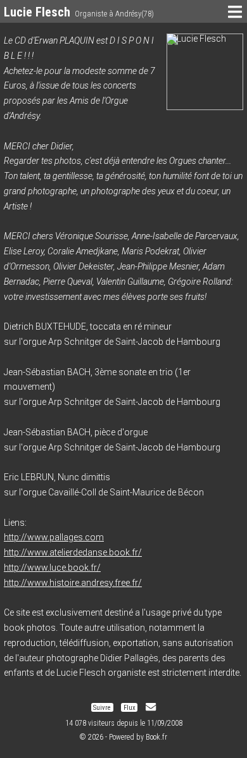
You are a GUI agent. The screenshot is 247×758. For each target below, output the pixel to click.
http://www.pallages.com (54, 537)
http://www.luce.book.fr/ (52, 567)
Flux (130, 707)
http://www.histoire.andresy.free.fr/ (73, 583)
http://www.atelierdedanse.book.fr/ (73, 552)
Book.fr (156, 737)
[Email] (151, 707)
